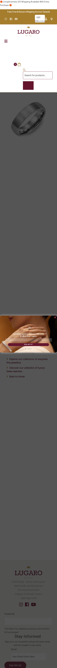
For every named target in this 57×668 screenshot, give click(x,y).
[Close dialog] (55, 317)
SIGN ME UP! (28, 344)
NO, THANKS (28, 348)
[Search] (28, 85)
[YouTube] (16, 18)
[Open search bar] (24, 70)
